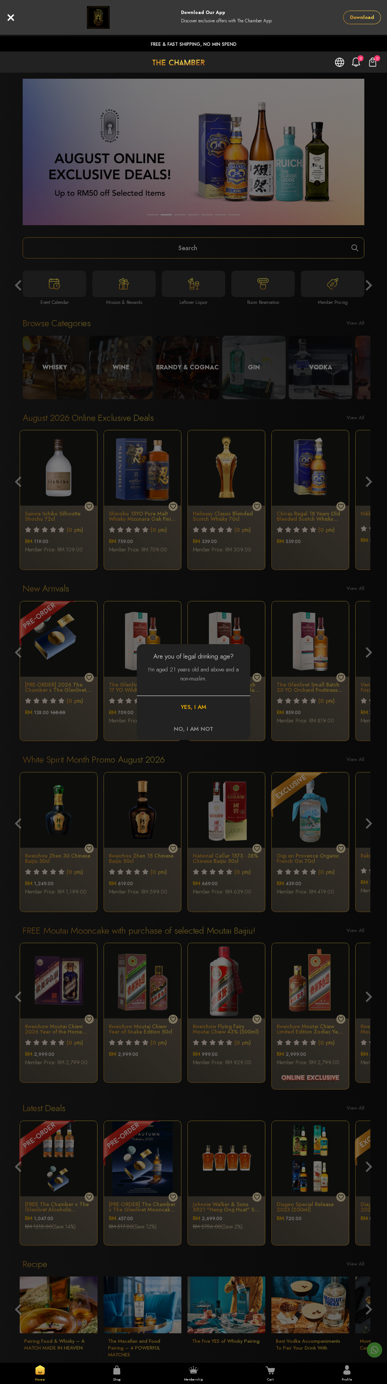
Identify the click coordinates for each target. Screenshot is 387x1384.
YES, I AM (193, 707)
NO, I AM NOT (193, 729)
